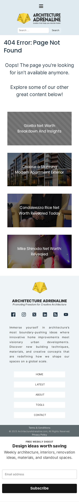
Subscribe (39, 488)
